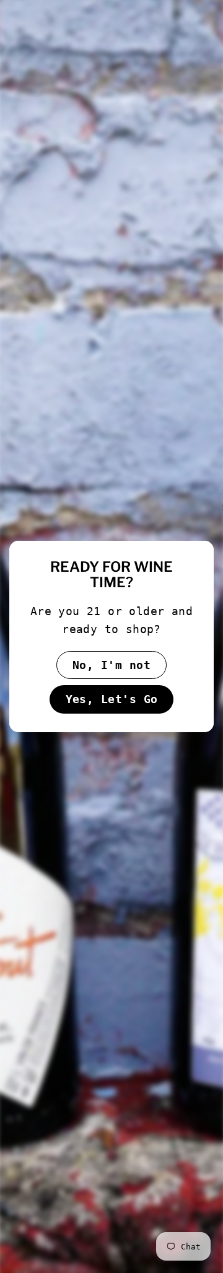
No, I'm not (111, 664)
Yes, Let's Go (112, 699)
